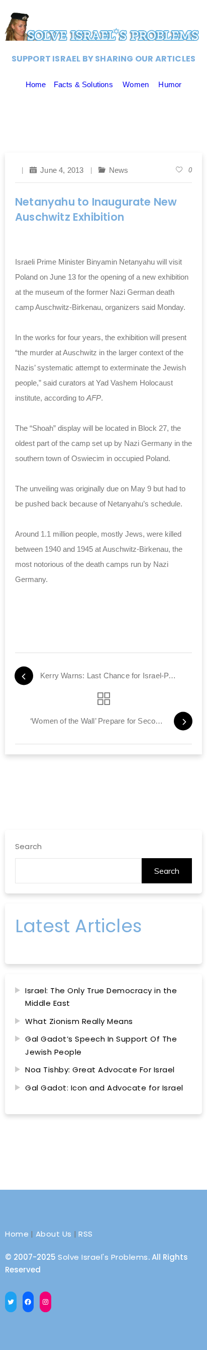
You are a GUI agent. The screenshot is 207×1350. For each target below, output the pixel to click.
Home (36, 84)
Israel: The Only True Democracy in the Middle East (101, 997)
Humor (169, 84)
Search (28, 846)
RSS (85, 1234)
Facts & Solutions (83, 84)
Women (136, 84)
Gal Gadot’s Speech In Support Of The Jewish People (101, 1045)
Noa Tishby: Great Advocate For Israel (100, 1069)
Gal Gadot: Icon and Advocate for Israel (104, 1087)
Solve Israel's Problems (103, 1257)
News (119, 170)
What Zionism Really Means (79, 1021)
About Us (54, 1234)
